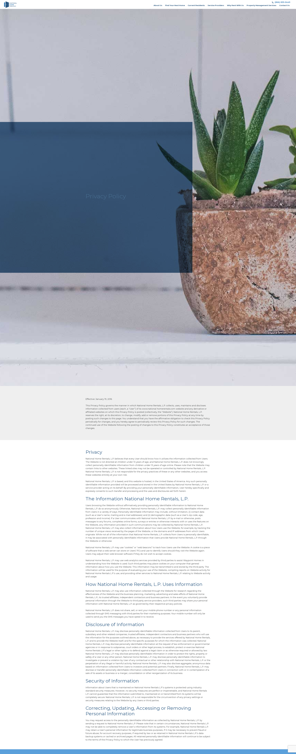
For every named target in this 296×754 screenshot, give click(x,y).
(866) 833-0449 (282, 2)
